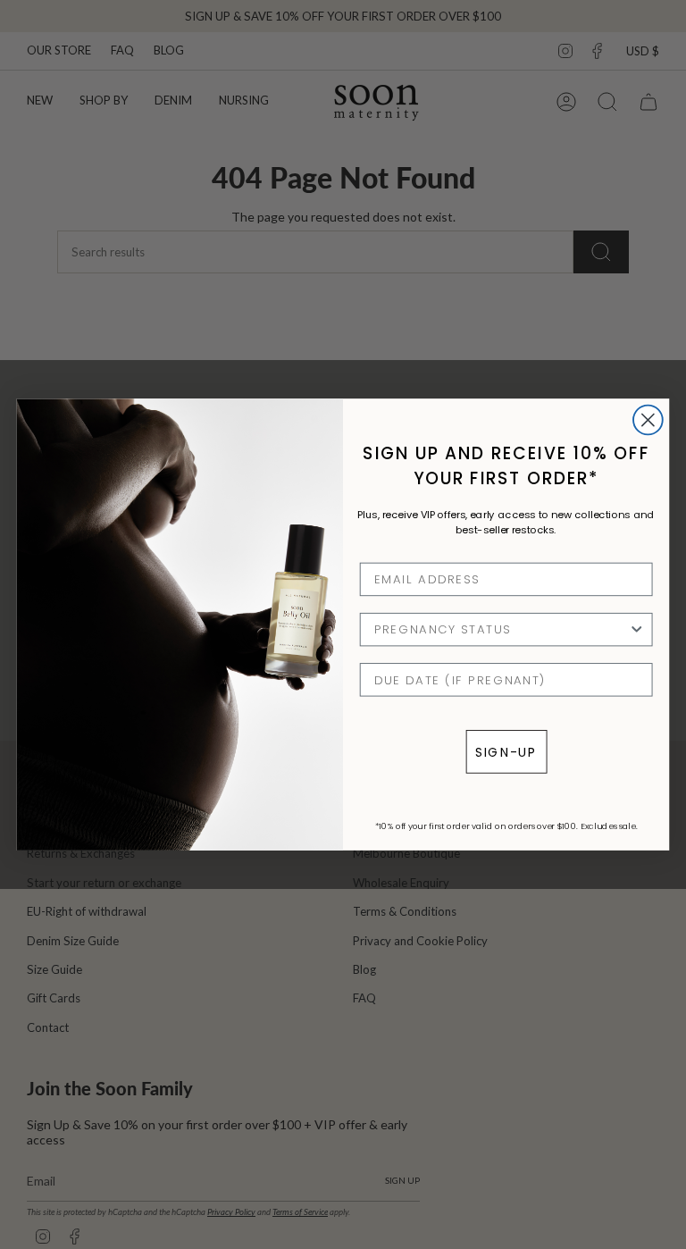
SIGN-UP (506, 751)
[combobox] (501, 630)
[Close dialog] (648, 419)
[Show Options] (636, 630)
